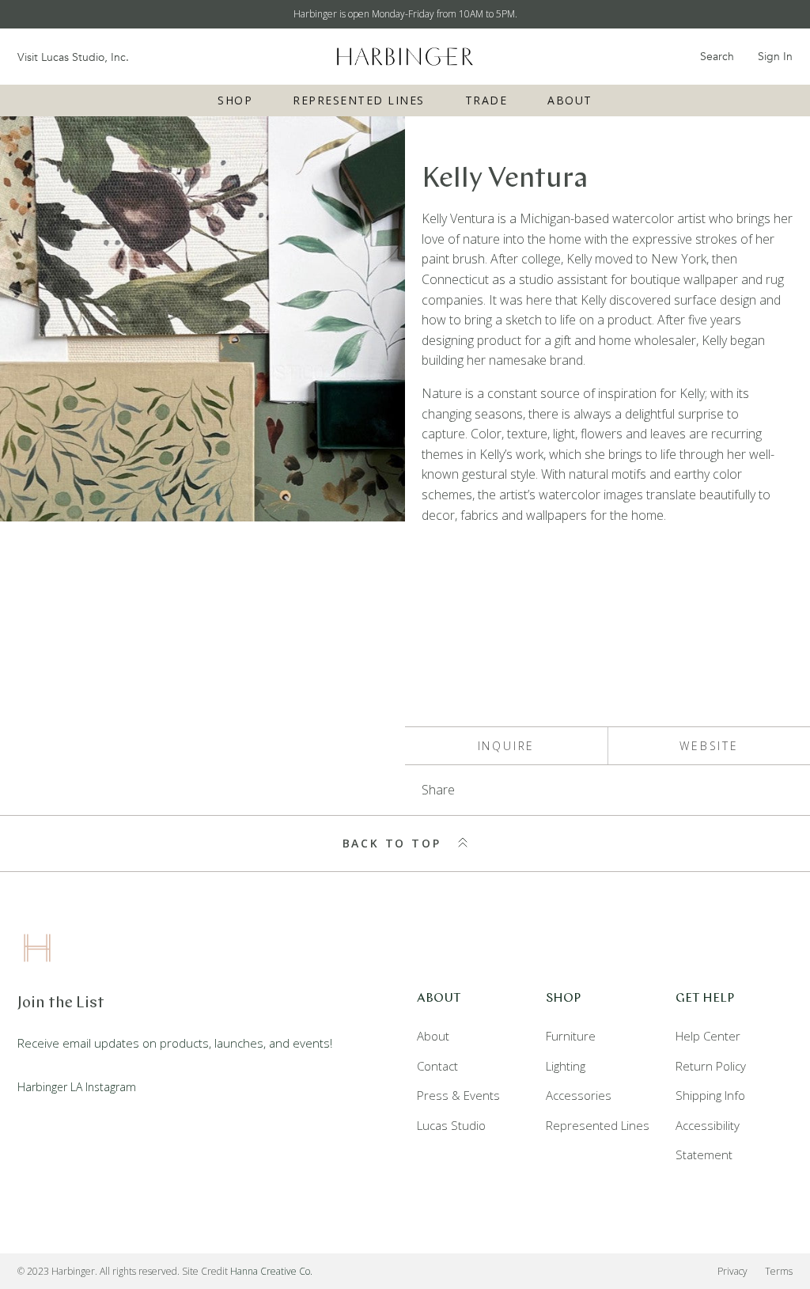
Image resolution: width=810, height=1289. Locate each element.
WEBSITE (709, 745)
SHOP (235, 100)
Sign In (775, 56)
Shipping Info (710, 1095)
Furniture (571, 1036)
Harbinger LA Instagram (76, 1086)
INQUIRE (507, 745)
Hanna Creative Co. (271, 1271)
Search (717, 56)
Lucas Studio (451, 1125)
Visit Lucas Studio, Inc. (73, 57)
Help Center (708, 1036)
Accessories (578, 1095)
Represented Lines (359, 100)
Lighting (565, 1066)
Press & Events (458, 1095)
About (569, 100)
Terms (779, 1271)
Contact (437, 1066)
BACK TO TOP (395, 843)
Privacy (732, 1271)
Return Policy (711, 1066)
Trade (486, 100)
